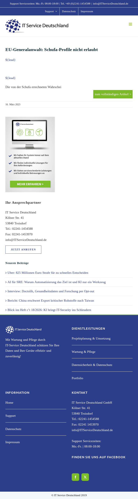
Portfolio (77, 378)
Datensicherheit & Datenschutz (92, 365)
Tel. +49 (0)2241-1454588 (75, 3)
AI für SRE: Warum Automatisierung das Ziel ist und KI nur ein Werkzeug (57, 282)
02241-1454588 (89, 419)
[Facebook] (75, 477)
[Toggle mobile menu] (131, 24)
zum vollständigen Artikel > (113, 94)
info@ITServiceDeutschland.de (110, 3)
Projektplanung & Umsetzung (91, 338)
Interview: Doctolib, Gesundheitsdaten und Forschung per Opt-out (51, 291)
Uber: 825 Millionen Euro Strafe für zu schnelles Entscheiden (48, 272)
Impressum (12, 442)
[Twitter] (85, 477)
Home (9, 402)
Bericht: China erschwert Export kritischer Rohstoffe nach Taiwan (51, 300)
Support (10, 415)
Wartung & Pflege (83, 352)
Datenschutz (13, 429)
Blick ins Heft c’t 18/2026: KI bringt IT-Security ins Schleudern (49, 310)
